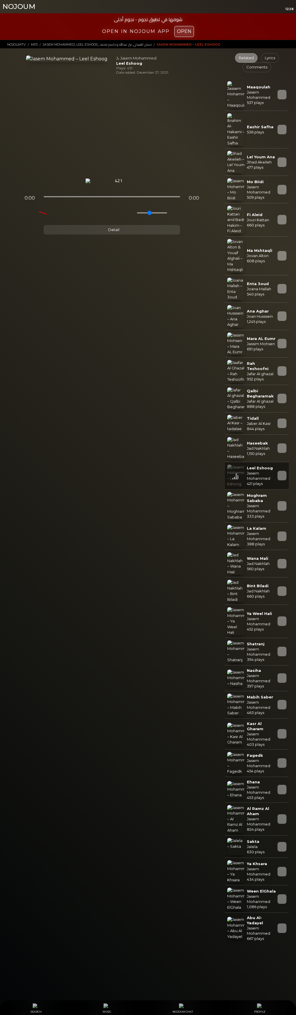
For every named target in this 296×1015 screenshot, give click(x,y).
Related (246, 57)
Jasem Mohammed (138, 58)
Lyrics (270, 57)
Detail (113, 229)
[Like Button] (134, 181)
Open (184, 31)
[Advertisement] (112, 126)
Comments (256, 67)
